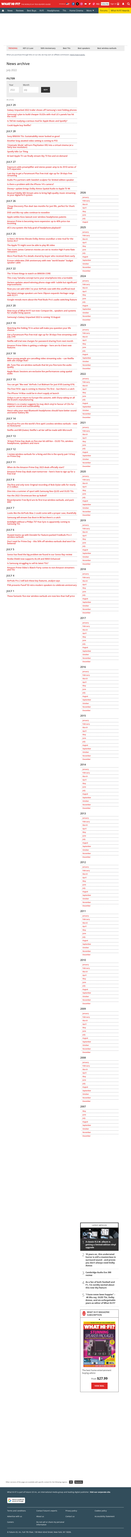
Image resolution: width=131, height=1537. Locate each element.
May (84, 211)
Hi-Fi (42, 10)
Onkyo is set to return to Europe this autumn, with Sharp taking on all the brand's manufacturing (41, 398)
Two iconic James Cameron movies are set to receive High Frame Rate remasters (41, 250)
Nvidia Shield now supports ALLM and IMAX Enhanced (33, 558)
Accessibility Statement (104, 1516)
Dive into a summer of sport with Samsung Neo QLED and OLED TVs (40, 491)
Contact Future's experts (46, 1510)
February (86, 201)
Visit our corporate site (100, 1492)
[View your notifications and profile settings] (123, 3)
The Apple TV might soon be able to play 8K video (31, 245)
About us (40, 1516)
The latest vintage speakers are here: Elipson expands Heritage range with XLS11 (40, 294)
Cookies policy (101, 1510)
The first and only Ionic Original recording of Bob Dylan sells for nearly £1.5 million (41, 485)
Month (26, 84)
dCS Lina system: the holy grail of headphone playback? (34, 227)
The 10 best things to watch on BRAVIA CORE (29, 273)
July (84, 218)
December (87, 271)
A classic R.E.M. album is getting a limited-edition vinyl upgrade (101, 1244)
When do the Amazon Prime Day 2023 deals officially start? (35, 467)
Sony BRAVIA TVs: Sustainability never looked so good (33, 136)
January (86, 197)
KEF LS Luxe (28, 48)
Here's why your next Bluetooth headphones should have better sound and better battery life (42, 411)
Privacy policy (71, 1510)
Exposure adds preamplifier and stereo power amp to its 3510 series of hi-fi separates (41, 168)
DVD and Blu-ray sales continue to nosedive (28, 212)
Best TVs (66, 48)
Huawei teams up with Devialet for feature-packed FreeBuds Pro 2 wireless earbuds (39, 536)
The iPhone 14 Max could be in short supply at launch (33, 393)
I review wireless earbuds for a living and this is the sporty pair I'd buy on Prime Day (41, 455)
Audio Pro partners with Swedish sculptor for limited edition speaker (40, 179)
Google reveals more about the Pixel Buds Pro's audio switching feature (42, 299)
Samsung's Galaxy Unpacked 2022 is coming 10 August (33, 317)
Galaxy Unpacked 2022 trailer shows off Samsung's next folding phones (42, 110)
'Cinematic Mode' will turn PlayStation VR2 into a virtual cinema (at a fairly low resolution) (40, 146)
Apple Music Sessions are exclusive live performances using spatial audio (39, 372)
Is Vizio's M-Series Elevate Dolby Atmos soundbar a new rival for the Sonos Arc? (40, 239)
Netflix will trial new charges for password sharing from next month (40, 341)
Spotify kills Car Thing (17, 151)
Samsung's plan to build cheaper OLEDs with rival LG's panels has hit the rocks (40, 115)
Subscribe (105, 4)
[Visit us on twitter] (77, 3)
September (87, 260)
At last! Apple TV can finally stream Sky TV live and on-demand (37, 156)
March (85, 204)
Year (11, 84)
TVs (64, 10)
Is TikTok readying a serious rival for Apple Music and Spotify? (37, 121)
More (89, 10)
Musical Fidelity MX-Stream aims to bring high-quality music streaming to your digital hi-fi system (41, 194)
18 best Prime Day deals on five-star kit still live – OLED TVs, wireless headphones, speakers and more (40, 442)
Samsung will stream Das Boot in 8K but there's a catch (34, 517)
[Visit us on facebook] (73, 3)
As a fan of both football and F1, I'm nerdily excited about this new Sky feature (100, 1285)
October (86, 264)
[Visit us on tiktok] (93, 3)
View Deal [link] (99, 1386)
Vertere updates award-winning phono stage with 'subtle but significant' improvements (42, 283)
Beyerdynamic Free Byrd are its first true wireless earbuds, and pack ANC (40, 501)
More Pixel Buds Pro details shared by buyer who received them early (41, 256)
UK (71, 1482)
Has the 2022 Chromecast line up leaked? (27, 495)
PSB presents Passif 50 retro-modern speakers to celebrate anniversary (42, 585)
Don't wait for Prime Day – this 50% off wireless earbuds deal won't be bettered (41, 542)
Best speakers (84, 48)
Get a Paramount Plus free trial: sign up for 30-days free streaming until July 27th (42, 335)
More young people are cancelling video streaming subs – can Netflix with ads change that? (40, 359)
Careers (10, 1522)
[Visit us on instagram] (81, 3)
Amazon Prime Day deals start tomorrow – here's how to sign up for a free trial (41, 472)
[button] (128, 4)
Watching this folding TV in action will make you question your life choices (39, 329)
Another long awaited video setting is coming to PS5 (32, 140)
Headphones (53, 10)
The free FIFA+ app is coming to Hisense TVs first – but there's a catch (40, 388)
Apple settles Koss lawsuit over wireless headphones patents (36, 216)
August (85, 222)
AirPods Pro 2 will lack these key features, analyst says (33, 580)
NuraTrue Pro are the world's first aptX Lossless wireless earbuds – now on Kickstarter (42, 424)
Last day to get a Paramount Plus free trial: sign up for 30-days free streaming (39, 174)
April (84, 208)
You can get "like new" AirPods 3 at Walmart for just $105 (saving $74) (40, 384)
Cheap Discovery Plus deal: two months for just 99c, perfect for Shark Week (41, 207)
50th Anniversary (48, 48)
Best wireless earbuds (106, 48)
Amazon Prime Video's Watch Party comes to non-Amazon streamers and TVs (40, 568)
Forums (104, 10)
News (10, 10)
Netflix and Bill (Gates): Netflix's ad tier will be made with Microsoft (39, 430)
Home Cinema (76, 10)
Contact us (70, 1516)
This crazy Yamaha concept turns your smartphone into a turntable (40, 277)
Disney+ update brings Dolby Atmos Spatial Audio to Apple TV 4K (38, 188)
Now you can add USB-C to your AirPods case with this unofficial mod (41, 288)
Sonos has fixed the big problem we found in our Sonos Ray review (39, 554)
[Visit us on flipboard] (89, 3)
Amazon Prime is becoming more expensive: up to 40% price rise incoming (38, 222)
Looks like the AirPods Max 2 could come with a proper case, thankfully (41, 513)
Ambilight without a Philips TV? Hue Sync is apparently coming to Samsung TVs (38, 522)
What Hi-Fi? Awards (120, 10)
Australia (78, 1482)
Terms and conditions (16, 1510)
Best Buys (31, 10)
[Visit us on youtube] (85, 3)
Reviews (20, 10)
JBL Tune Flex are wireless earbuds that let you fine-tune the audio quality (39, 366)
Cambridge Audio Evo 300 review (98, 1274)
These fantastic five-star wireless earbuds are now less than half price (41, 596)
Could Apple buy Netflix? (19, 125)
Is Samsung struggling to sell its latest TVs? (27, 563)
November (87, 267)
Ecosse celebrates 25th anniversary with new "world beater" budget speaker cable (40, 261)
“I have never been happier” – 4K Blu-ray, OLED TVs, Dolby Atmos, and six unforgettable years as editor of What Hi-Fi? (100, 1298)
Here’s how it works (77, 55)
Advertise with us (14, 1516)
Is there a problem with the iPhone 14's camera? (30, 184)
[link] (102, 1313)
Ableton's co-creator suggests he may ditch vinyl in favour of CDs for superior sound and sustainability (40, 405)
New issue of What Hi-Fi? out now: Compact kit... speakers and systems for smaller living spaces (41, 311)
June (84, 215)
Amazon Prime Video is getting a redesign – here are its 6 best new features (39, 346)
